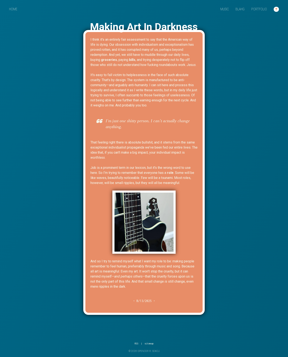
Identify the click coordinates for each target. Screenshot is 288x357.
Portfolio (259, 9)
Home (13, 9)
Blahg (240, 9)
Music (224, 9)
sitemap (149, 343)
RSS (136, 343)
